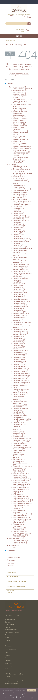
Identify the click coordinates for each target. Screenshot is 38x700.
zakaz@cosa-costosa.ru (11, 683)
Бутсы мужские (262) (19, 361)
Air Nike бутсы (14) (19, 171)
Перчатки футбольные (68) (22, 148)
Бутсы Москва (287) (19, 359)
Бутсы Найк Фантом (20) (21, 380)
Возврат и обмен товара (12, 632)
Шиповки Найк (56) (19, 537)
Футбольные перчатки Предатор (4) (20, 158)
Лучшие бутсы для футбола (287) (19, 451)
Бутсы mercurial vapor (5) (21, 241)
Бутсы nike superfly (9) (20, 266)
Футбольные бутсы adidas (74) (23, 500)
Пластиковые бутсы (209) (21, 480)
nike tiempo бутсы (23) (20, 191)
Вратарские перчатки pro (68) (22, 99)
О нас (6, 652)
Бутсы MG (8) (17, 243)
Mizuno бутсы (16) (18, 178)
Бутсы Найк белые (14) (20, 370)
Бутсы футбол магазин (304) (22, 419)
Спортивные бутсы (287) (21, 489)
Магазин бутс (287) (19, 454)
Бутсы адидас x (18, 298)
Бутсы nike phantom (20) (21, 264)
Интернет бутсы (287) (20, 436)
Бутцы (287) (16, 426)
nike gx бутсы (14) (18, 187)
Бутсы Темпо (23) (18, 412)
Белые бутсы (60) (18, 212)
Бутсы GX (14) (17, 236)
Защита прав (8, 663)
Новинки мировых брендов (16, 586)
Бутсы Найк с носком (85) (21, 377)
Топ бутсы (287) (18, 491)
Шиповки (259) (17, 526)
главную (22, 73)
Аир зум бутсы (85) (19, 208)
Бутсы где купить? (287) (21, 313)
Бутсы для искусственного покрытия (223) (22, 323)
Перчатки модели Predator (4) (19, 137)
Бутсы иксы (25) (18, 345)
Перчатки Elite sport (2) (20, 118)
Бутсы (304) (12, 164)
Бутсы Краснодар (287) (20, 350)
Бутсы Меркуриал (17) (20, 354)
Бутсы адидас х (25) (19, 303)
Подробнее (19, 698)
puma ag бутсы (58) (19, 198)
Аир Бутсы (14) (17, 206)
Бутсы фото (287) (18, 417)
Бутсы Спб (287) (18, 410)
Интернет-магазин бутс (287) (22, 438)
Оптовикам (8, 660)
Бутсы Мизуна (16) (19, 356)
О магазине (11, 561)
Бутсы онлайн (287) (19, 384)
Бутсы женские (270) (19, 338)
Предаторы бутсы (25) (20, 482)
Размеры (7, 640)
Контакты (10, 565)
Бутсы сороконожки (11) (20, 408)
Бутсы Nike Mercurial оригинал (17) (20, 262)
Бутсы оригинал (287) (20, 386)
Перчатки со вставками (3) (22, 147)
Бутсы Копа (16, 349)
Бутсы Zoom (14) (18, 294)
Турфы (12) (16, 493)
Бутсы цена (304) (18, 422)
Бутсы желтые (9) (18, 336)
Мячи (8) (15, 547)
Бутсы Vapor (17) (18, 287)
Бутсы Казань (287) (19, 347)
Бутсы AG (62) (17, 222)
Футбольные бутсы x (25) (21, 505)
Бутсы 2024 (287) (18, 213)
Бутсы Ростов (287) (19, 396)
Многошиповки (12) (19, 459)
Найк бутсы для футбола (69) (22, 466)
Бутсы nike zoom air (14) (21, 271)
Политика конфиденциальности (11, 628)
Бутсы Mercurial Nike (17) (21, 238)
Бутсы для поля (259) (20, 329)
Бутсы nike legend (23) (20, 247)
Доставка (10, 559)
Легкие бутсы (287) (19, 449)
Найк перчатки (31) (19, 115)
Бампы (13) (16, 210)
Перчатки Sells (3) (19, 124)
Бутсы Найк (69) (18, 363)
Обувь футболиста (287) (20, 475)
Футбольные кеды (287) (20, 516)
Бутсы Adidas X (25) (19, 219)
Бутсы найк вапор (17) (20, 371)
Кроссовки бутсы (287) (20, 445)
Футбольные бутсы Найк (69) (22, 514)
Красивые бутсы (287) (20, 444)
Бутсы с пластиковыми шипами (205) (20, 402)
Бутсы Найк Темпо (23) (20, 378)
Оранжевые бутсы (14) (20, 477)
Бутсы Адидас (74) (19, 296)
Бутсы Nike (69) (18, 245)
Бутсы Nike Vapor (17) (20, 268)
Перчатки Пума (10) (19, 141)
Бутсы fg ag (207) (18, 233)
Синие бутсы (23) (18, 486)
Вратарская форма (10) (16, 538)
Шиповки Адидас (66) (20, 531)
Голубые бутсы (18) (19, 431)
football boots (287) (19, 176)
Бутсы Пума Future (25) (20, 393)
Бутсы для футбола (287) (21, 331)
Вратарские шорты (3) (20, 542)
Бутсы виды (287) (18, 310)
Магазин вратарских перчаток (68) (20, 112)
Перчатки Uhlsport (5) (20, 125)
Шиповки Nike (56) (19, 530)
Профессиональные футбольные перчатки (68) (22, 151)
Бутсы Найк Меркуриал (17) (22, 373)
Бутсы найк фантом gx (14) (21, 382)
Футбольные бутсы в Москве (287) (19, 511)
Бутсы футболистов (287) (21, 421)
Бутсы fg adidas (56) (19, 231)
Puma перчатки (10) (19, 92)
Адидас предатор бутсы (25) (22, 205)
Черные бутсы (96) (19, 524)
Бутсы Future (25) (18, 234)
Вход (21, 674)
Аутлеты (7, 668)
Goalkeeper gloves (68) (20, 90)
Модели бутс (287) (19, 461)
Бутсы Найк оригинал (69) (21, 375)
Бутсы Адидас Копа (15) (20, 299)
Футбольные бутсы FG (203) (22, 501)
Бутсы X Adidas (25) (19, 291)
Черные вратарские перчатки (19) (19, 161)
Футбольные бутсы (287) (21, 498)
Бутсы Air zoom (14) (19, 224)
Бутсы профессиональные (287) (21, 388)
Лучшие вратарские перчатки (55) (19, 109)
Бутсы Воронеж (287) (19, 312)
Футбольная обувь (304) (20, 496)
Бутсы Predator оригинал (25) (22, 273)
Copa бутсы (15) (17, 175)
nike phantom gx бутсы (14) (22, 189)
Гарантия (10, 564)
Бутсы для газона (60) (20, 315)
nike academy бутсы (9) (20, 180)
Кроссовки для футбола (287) (22, 447)
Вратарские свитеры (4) (20, 540)
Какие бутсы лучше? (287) (21, 442)
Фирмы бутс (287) (18, 494)
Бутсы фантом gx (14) (20, 415)
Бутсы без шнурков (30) (20, 306)
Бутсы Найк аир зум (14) (21, 368)
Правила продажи (10, 635)
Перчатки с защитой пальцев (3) (20, 144)
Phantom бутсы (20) (19, 196)
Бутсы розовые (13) (19, 394)
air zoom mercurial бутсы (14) (22, 173)
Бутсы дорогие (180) (19, 335)
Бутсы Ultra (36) (18, 285)
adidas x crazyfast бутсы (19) (22, 169)
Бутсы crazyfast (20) (19, 226)
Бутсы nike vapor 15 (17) (20, 270)
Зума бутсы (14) (18, 435)
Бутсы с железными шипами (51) (19, 399)
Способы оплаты (9, 625)
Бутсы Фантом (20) (19, 414)
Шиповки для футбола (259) (22, 533)
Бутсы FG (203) (17, 229)
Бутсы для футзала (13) (20, 333)
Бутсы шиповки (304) (20, 424)
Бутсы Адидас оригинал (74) (22, 301)
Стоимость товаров (10, 650)
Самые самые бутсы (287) (21, 484)
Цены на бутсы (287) (19, 523)
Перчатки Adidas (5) (19, 117)
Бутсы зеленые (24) (19, 342)
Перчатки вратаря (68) (20, 131)
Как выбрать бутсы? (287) (21, 440)
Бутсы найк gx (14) (19, 364)
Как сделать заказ (13, 557)
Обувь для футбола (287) (21, 473)
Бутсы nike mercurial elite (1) (22, 248)
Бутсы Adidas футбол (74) (21, 220)
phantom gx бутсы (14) (20, 194)
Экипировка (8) (14, 545)
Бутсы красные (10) (19, 352)
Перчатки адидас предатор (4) (19, 128)
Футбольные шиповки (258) (22, 519)
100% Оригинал (11, 572)
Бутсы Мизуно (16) (19, 357)
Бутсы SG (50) (17, 280)
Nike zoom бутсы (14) (20, 192)
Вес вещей (8, 638)
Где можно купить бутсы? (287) (19, 428)
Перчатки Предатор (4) (20, 140)
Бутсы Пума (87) (18, 391)
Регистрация (12, 674)
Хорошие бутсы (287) (19, 521)
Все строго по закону (10, 591)
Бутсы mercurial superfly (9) (22, 240)
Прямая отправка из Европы (16, 581)
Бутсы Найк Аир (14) (19, 366)
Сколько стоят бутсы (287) (21, 487)
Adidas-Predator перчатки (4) (22, 89)
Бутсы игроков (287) (19, 343)
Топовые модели (12, 577)
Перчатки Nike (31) (19, 120)
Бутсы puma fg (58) (19, 277)
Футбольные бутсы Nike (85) (22, 503)
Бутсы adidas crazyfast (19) (21, 217)
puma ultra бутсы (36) (20, 199)
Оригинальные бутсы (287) (22, 479)
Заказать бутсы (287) (19, 433)
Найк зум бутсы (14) (19, 468)
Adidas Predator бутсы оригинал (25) (20, 167)
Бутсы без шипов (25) (20, 305)
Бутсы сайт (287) (18, 407)
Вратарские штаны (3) (20, 544)
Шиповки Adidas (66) (19, 528)
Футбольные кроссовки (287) (22, 517)
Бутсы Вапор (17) (18, 308)
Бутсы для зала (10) (19, 317)
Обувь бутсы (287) (18, 472)
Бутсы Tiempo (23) (19, 284)
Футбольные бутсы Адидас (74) (19, 508)
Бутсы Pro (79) (17, 275)
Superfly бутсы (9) (18, 203)
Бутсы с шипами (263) (20, 405)
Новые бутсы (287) (19, 470)
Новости (7, 655)
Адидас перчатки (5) (19, 94)
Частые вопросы (9, 666)
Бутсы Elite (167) (18, 227)
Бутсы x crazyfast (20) (20, 292)
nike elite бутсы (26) (19, 185)
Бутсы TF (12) (17, 282)
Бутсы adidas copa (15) (20, 215)
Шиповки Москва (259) (20, 535)
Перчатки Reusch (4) (19, 122)
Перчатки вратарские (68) (17, 87)
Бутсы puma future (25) (20, 278)
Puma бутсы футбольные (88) (22, 201)
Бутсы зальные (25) (19, 340)
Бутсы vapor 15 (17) (19, 289)
